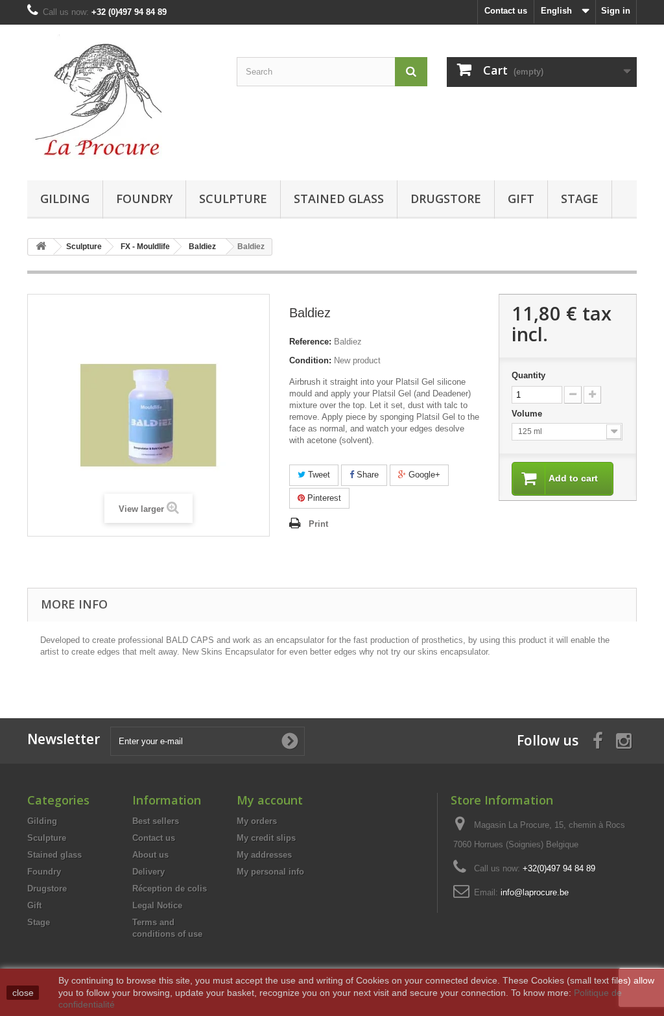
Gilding (64, 198)
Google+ (423, 474)
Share (366, 474)
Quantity (528, 375)
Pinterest (323, 498)
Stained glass (339, 198)
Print (318, 524)
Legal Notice (157, 905)
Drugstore (445, 198)
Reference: (310, 341)
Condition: (310, 360)
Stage (580, 198)
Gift (521, 198)
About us (150, 855)
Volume (528, 413)
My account (270, 800)
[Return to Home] (41, 247)
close (23, 992)
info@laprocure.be (535, 892)
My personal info (270, 872)
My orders (257, 821)
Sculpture (233, 198)
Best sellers (155, 821)
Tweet (317, 474)
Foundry (144, 198)
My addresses (264, 855)
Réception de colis (169, 888)
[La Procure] (122, 99)
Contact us (505, 11)
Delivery (148, 872)
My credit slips (266, 838)
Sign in (615, 11)
